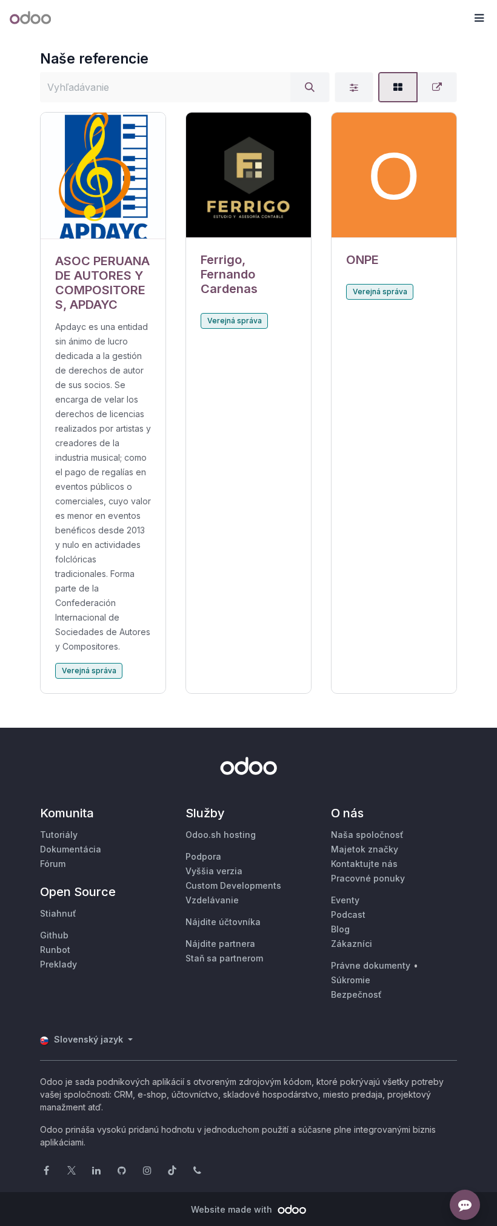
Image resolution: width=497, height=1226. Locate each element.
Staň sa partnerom (224, 958)
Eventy (345, 900)
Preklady (58, 964)
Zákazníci (351, 943)
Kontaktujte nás (364, 864)
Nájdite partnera (220, 943)
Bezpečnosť (356, 994)
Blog (340, 929)
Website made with (233, 1209)
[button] (479, 18)
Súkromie (350, 980)
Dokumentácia (70, 849)
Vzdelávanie (212, 900)
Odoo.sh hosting (220, 834)
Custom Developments (233, 885)
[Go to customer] (103, 176)
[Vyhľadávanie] (310, 87)
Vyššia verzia (213, 871)
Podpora (203, 856)
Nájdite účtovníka (223, 922)
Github (54, 935)
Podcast (348, 914)
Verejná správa (89, 670)
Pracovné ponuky (368, 878)
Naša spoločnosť (367, 834)
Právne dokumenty (370, 965)
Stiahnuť (58, 913)
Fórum (52, 864)
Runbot (55, 949)
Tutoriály (59, 834)
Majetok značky (364, 849)
